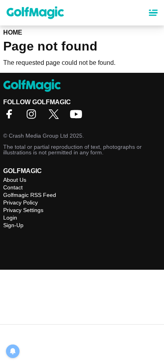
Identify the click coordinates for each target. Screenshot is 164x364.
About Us (14, 180)
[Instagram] (33, 116)
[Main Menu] (153, 12)
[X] (56, 116)
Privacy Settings (23, 210)
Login (10, 217)
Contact (13, 187)
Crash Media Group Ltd (38, 135)
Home (12, 32)
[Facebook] (11, 116)
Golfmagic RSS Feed (29, 195)
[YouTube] (78, 116)
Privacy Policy (20, 202)
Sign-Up (13, 225)
